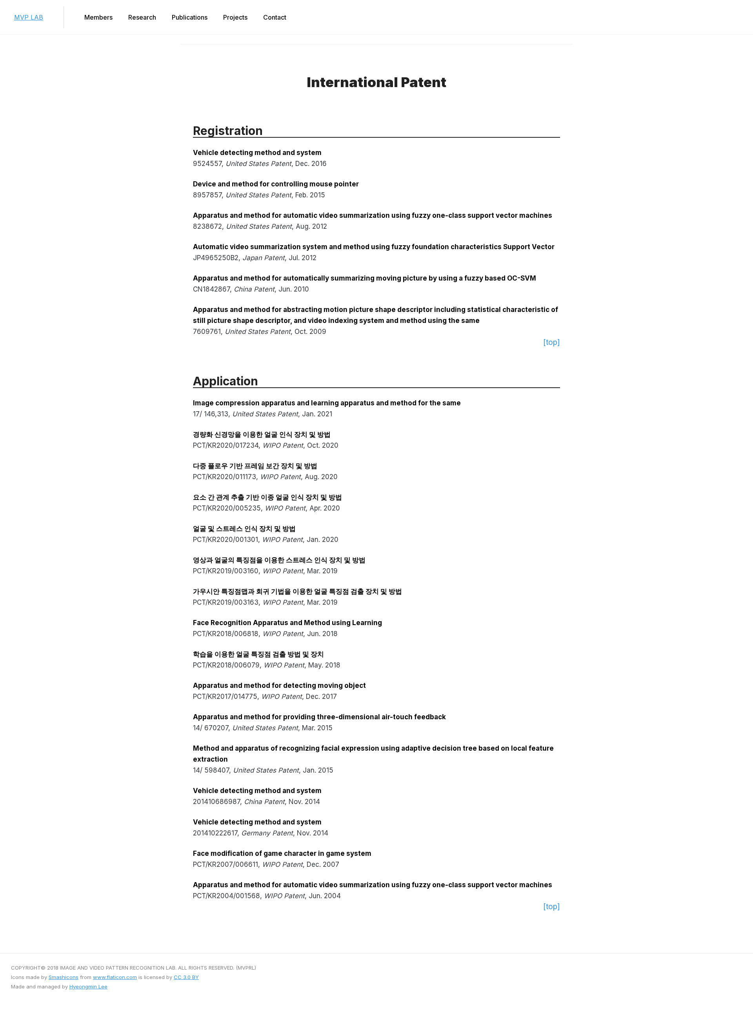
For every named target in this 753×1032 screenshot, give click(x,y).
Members (98, 17)
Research (142, 17)
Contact (274, 17)
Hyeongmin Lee (88, 986)
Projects (235, 17)
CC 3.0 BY (186, 977)
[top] (551, 342)
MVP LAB (28, 17)
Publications (189, 17)
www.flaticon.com (115, 977)
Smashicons (63, 977)
